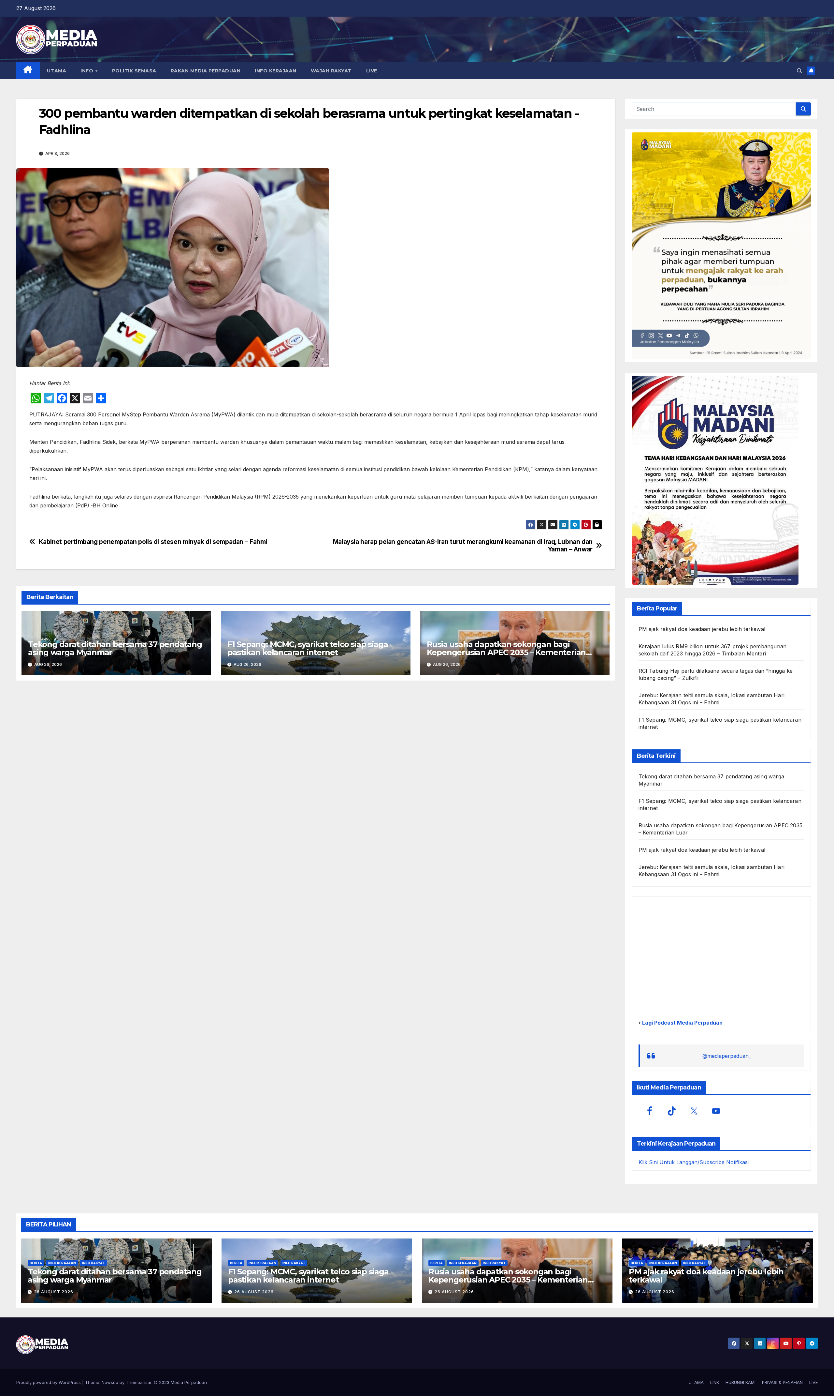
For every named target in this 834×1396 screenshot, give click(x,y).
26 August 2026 (53, 1291)
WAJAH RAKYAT (331, 71)
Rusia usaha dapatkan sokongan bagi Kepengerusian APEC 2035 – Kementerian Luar (506, 652)
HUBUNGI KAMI (740, 1382)
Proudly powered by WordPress (49, 1382)
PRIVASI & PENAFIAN (782, 1382)
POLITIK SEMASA (134, 71)
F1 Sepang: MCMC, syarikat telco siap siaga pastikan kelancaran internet (307, 648)
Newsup (110, 1382)
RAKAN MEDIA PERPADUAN (206, 71)
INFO (87, 71)
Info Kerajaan (62, 1263)
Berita (36, 1263)
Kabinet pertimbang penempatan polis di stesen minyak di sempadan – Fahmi (153, 542)
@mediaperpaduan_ (726, 1056)
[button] (799, 71)
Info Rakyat (93, 1263)
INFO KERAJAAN (275, 71)
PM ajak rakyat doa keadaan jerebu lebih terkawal (702, 629)
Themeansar (138, 1382)
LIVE (371, 71)
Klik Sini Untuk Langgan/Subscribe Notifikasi (694, 1162)
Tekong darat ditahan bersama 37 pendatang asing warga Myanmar (115, 648)
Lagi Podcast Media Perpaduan (682, 1022)
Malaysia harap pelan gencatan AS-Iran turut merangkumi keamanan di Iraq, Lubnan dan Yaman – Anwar (463, 545)
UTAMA (56, 71)
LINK (714, 1382)
